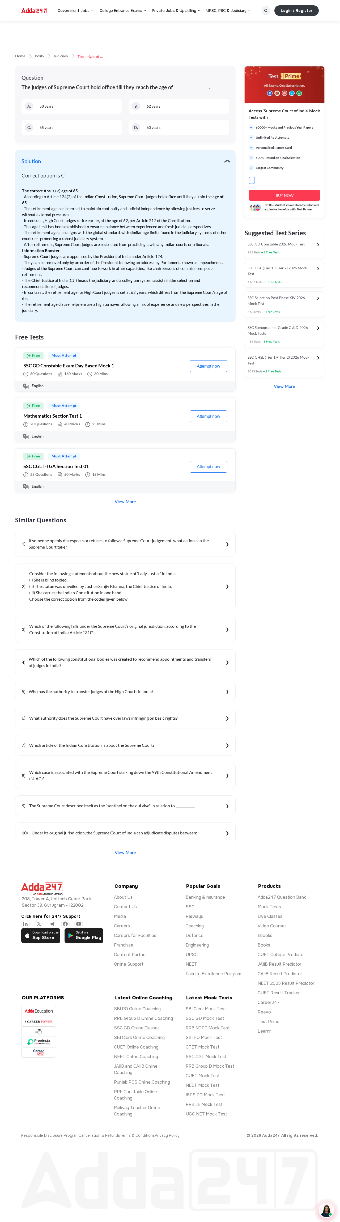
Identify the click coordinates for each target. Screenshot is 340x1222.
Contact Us (125, 907)
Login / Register (296, 10)
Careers (122, 926)
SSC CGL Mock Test (206, 1056)
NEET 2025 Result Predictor (286, 983)
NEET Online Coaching (136, 1056)
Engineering (197, 945)
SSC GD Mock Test (205, 1018)
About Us (123, 897)
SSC (190, 907)
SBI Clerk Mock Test (206, 1009)
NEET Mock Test (202, 1085)
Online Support (128, 964)
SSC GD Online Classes (137, 1028)
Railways (194, 916)
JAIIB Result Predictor (279, 964)
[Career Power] (38, 1021)
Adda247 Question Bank (282, 897)
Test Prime (268, 1021)
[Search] (266, 10)
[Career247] (38, 1052)
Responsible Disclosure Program (50, 1135)
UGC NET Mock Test (206, 1114)
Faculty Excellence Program (213, 974)
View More (125, 502)
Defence (194, 935)
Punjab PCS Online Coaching (142, 1082)
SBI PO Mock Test (204, 1037)
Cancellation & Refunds (99, 1135)
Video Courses (272, 926)
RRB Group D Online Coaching (143, 1018)
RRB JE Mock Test (204, 1104)
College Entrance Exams (121, 10)
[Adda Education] (38, 1011)
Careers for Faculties (135, 935)
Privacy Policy (167, 1135)
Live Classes (270, 916)
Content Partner (130, 954)
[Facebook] (65, 924)
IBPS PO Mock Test (205, 1095)
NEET (191, 964)
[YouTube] (78, 924)
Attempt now (208, 366)
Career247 (269, 1002)
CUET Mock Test (203, 1076)
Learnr (264, 1031)
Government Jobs (74, 10)
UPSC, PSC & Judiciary (226, 10)
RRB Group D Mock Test (210, 1066)
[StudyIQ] (38, 1031)
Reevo (264, 1012)
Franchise (123, 945)
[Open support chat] (326, 1210)
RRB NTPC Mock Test (208, 1028)
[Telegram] (52, 924)
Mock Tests (269, 907)
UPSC (192, 954)
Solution (31, 161)
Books (264, 945)
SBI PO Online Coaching (137, 1009)
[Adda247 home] (34, 10)
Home (20, 56)
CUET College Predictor (281, 954)
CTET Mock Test (202, 1047)
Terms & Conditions (137, 1135)
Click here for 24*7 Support (50, 916)
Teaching (195, 926)
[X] (39, 924)
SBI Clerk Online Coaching (139, 1037)
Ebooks (265, 935)
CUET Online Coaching (136, 1047)
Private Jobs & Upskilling (174, 10)
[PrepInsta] (38, 1042)
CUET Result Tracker (279, 993)
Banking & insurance (205, 897)
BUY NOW (285, 195)
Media (120, 916)
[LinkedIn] (25, 924)
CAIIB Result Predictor (280, 974)
